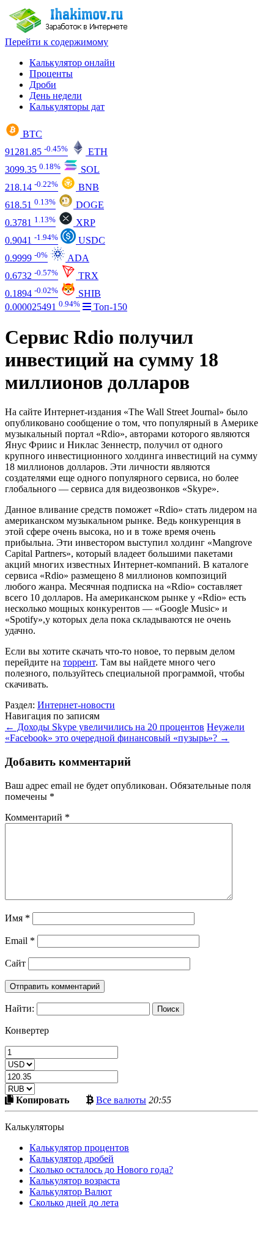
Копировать (41, 1100)
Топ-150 (109, 307)
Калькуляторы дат (67, 106)
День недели (55, 95)
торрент (79, 662)
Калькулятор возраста (74, 1180)
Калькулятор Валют (70, 1191)
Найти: (19, 1008)
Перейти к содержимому (56, 42)
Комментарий (37, 817)
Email (20, 940)
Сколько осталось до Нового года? (101, 1169)
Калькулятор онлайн (72, 62)
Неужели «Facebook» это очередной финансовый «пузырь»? (125, 732)
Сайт (15, 963)
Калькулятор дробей (71, 1158)
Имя (17, 918)
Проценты (51, 73)
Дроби (42, 84)
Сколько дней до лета (74, 1202)
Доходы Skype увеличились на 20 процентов (104, 727)
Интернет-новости (76, 705)
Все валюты (121, 1100)
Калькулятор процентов (79, 1147)
